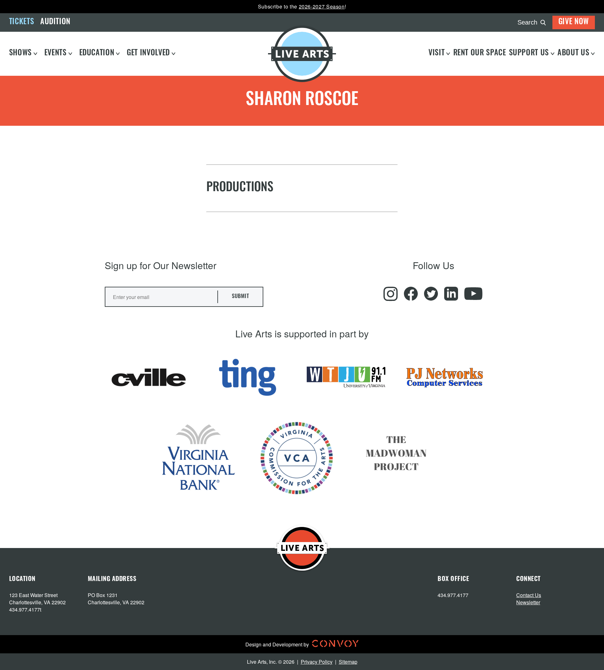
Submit (240, 296)
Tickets (21, 22)
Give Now (573, 22)
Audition (55, 22)
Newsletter (528, 602)
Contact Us (528, 595)
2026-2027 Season (322, 6)
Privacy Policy (317, 661)
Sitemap (348, 661)
